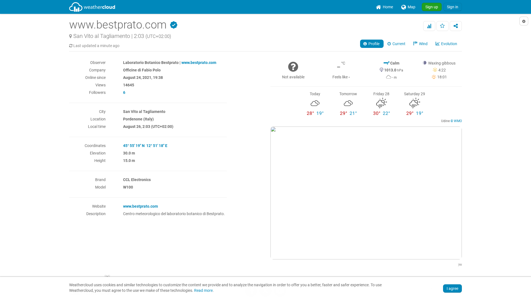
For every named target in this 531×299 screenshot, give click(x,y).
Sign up (431, 7)
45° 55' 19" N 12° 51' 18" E (145, 145)
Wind (422, 44)
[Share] (456, 26)
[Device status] (429, 26)
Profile (373, 44)
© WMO (456, 121)
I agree (452, 288)
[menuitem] (384, 7)
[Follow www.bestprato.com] (442, 26)
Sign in (452, 7)
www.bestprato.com (198, 62)
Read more (203, 290)
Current (398, 44)
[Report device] (458, 265)
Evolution (448, 44)
